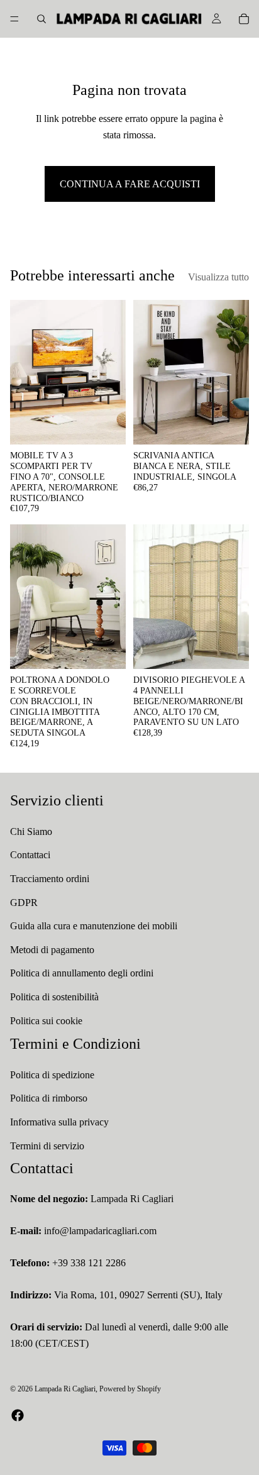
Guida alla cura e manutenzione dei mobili (93, 925)
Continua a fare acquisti (130, 184)
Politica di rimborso (48, 1098)
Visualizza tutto (218, 277)
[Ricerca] (41, 19)
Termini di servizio (47, 1146)
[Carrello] (244, 19)
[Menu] (14, 18)
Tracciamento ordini (49, 878)
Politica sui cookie (46, 1020)
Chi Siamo (31, 831)
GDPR (24, 902)
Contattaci (30, 855)
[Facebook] (17, 1415)
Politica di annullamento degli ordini (81, 973)
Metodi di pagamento (52, 949)
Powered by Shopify (130, 1388)
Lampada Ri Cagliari (65, 1388)
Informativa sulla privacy (59, 1122)
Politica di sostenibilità (54, 997)
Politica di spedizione (52, 1074)
